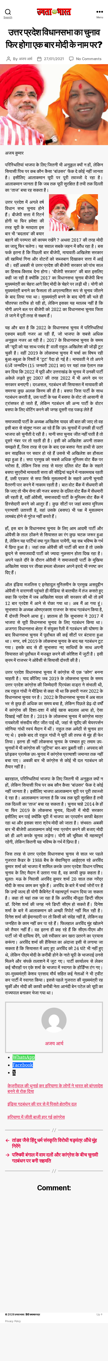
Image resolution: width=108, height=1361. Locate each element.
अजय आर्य (25, 58)
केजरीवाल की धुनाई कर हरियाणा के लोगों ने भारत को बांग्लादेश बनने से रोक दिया (55, 1088)
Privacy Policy (13, 1321)
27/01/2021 (54, 58)
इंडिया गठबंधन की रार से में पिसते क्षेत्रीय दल (42, 1104)
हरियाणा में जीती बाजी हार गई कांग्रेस (36, 1117)
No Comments (88, 58)
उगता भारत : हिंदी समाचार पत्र (27, 1314)
